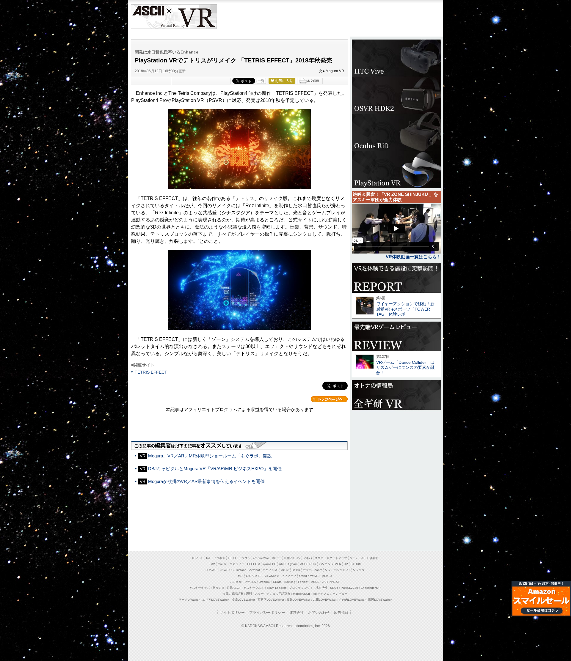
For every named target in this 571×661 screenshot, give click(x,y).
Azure (285, 570)
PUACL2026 (349, 587)
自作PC (289, 558)
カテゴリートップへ (329, 399)
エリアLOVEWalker (215, 599)
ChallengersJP (371, 587)
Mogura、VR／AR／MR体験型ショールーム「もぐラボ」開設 (210, 455)
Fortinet (303, 581)
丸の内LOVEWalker (352, 599)
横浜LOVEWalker (243, 599)
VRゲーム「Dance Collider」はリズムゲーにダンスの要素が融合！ (405, 367)
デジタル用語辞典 (278, 593)
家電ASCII (234, 587)
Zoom (318, 570)
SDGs (334, 587)
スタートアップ (336, 558)
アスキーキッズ (199, 587)
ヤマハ (307, 570)
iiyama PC (269, 564)
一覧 (261, 81)
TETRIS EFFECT (151, 372)
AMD (282, 564)
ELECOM (253, 564)
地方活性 (321, 587)
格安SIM (218, 587)
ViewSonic (271, 575)
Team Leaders (276, 587)
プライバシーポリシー (267, 612)
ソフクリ (359, 570)
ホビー (276, 558)
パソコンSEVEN (330, 564)
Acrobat (254, 570)
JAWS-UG (227, 570)
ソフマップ (288, 575)
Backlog (289, 581)
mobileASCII (301, 593)
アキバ (307, 558)
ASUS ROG (308, 564)
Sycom (292, 564)
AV (298, 558)
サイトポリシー (232, 612)
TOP (195, 558)
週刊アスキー (255, 593)
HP (346, 564)
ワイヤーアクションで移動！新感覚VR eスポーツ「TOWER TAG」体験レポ (405, 309)
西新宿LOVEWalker (271, 599)
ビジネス (219, 558)
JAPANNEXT (331, 581)
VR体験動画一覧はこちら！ (413, 256)
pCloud (327, 575)
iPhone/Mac (261, 558)
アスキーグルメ (253, 587)
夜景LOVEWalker (298, 599)
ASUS (315, 581)
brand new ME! (309, 575)
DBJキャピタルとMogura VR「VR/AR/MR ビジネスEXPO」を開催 (215, 468)
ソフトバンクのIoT (337, 570)
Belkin (296, 570)
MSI (240, 575)
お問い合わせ (319, 612)
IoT (208, 558)
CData (277, 581)
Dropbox (264, 581)
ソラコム (250, 581)
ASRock (235, 581)
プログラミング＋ (301, 587)
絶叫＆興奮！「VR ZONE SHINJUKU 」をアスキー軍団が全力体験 (395, 197)
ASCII (148, 16)
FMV (212, 564)
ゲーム (354, 558)
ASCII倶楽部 (369, 558)
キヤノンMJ (270, 570)
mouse (222, 564)
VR (191, 16)
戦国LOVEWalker (380, 599)
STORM (356, 564)
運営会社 (296, 612)
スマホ (319, 558)
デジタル (244, 558)
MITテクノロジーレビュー (330, 593)
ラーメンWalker (189, 599)
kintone (241, 570)
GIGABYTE (254, 575)
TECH (232, 558)
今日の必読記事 (232, 593)
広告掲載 (341, 612)
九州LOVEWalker (324, 599)
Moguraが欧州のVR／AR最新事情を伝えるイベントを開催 (206, 481)
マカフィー (237, 564)
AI (201, 558)
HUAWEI (211, 570)
